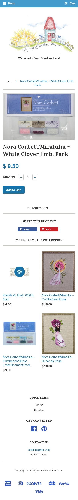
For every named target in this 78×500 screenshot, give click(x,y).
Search (39, 405)
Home (8, 81)
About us (39, 410)
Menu (11, 3)
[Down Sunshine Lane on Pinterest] (44, 430)
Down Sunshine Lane (50, 470)
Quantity (9, 177)
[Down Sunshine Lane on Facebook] (34, 430)
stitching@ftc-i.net (39, 449)
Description (37, 208)
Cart (72, 3)
